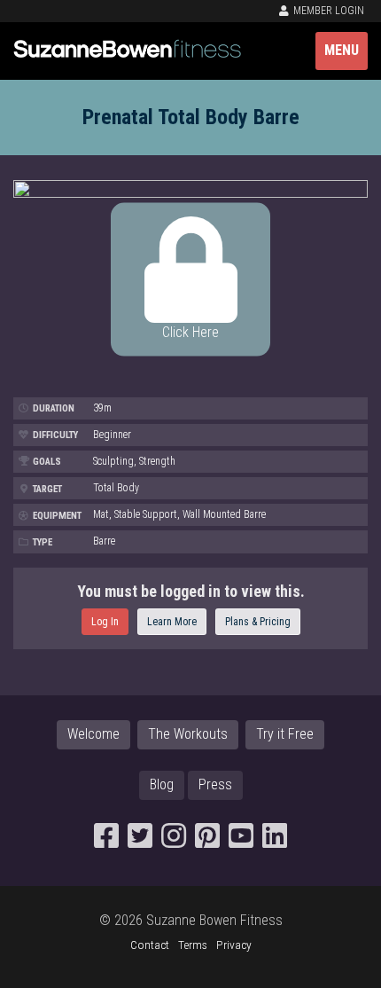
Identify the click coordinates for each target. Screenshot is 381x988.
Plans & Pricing (258, 622)
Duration (52, 408)
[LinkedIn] (274, 841)
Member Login (327, 10)
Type (41, 542)
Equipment (56, 515)
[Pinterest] (207, 841)
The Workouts (188, 733)
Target (46, 489)
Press (215, 784)
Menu (341, 50)
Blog (162, 784)
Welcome (93, 733)
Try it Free (285, 733)
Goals (45, 461)
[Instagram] (173, 841)
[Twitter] (140, 841)
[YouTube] (241, 841)
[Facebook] (106, 841)
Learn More (172, 622)
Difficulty (54, 435)
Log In (105, 622)
